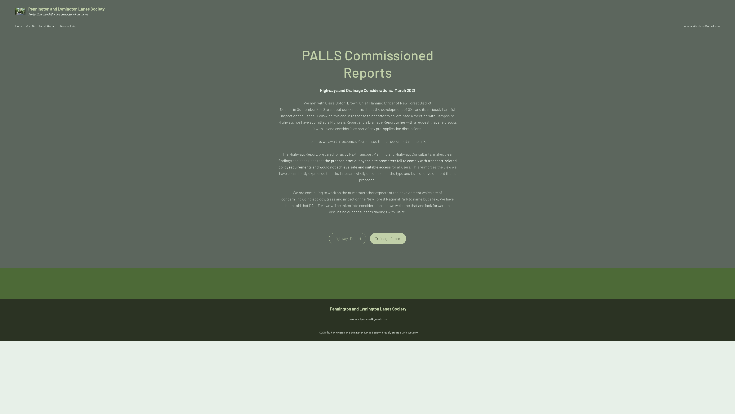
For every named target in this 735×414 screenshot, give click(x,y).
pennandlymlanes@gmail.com (702, 26)
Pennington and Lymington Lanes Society (66, 8)
